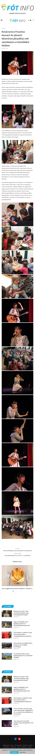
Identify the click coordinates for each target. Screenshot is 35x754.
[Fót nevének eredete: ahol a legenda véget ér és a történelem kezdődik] (7, 656)
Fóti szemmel (18, 745)
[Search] (33, 20)
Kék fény (25, 745)
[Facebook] (28, 20)
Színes (30, 745)
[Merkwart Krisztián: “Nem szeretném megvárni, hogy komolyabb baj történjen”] (7, 679)
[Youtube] (30, 20)
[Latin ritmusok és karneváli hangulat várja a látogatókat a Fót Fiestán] (7, 723)
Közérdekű (6, 747)
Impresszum (6, 745)
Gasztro (29, 747)
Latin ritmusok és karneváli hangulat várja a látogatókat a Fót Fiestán (23, 722)
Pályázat (24, 747)
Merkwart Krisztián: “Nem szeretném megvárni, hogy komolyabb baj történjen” (21, 678)
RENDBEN (14, 752)
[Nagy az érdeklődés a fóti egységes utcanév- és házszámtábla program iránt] (7, 689)
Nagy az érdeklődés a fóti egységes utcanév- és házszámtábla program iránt (22, 689)
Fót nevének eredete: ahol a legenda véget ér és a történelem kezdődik (23, 655)
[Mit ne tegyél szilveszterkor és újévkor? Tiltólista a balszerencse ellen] (17, 575)
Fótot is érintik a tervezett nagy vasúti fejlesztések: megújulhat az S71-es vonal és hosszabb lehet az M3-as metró (23, 711)
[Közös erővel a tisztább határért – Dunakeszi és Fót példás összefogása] (7, 645)
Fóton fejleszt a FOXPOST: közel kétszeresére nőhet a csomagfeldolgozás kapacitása (23, 699)
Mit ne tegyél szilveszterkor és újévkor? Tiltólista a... (17, 588)
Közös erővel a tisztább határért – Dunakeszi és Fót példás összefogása (23, 644)
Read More (23, 752)
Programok (13, 747)
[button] (3, 578)
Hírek (11, 745)
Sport (19, 747)
